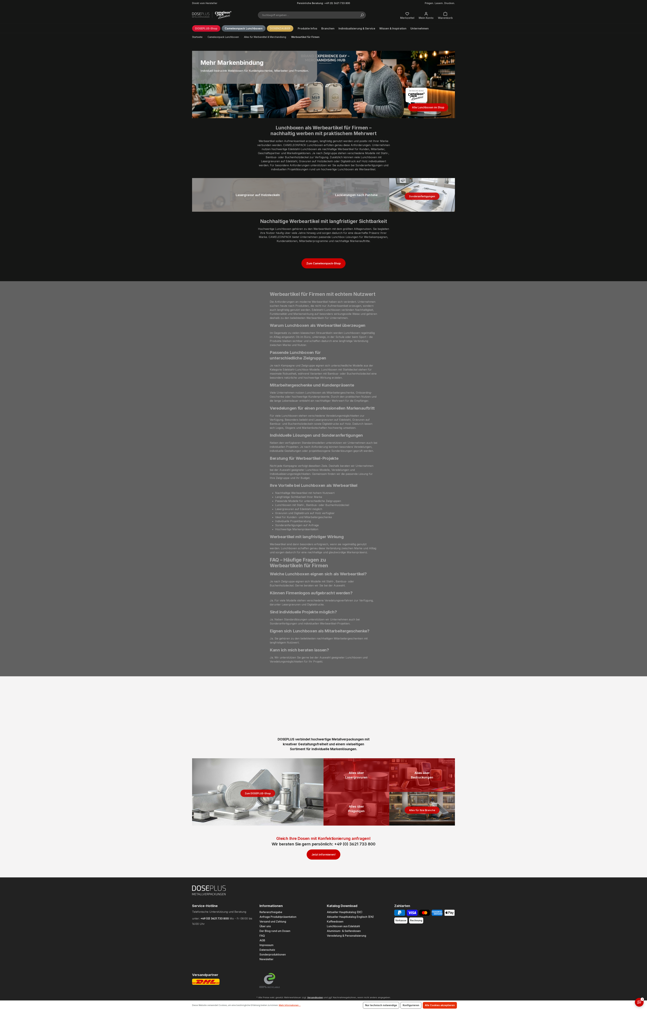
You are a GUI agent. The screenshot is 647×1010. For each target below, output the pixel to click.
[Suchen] (362, 15)
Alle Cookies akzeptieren (440, 1005)
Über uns (265, 926)
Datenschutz (267, 949)
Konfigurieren (411, 1005)
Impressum (266, 945)
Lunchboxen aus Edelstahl (343, 926)
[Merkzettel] (407, 15)
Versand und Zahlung (272, 921)
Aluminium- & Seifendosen (344, 931)
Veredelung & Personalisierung (346, 935)
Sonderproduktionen (272, 954)
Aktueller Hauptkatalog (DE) (344, 912)
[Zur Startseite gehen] (209, 15)
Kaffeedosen (335, 921)
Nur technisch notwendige (381, 1005)
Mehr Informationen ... (290, 1005)
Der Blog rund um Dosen (274, 931)
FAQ (262, 935)
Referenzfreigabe (270, 912)
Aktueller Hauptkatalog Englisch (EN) (350, 916)
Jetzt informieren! (323, 854)
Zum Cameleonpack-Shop (323, 263)
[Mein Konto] (426, 15)
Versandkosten (315, 997)
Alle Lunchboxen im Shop (428, 107)
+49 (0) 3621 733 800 (354, 844)
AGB (262, 940)
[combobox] (312, 15)
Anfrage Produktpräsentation (277, 916)
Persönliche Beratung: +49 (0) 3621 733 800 (323, 3)
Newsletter (266, 959)
